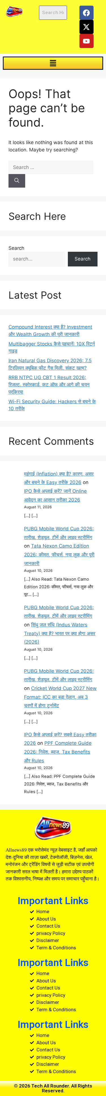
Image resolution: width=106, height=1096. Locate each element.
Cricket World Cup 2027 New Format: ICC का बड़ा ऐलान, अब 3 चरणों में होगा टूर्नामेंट (60, 696)
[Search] (16, 181)
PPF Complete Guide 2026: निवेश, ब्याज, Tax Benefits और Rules (58, 751)
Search (16, 248)
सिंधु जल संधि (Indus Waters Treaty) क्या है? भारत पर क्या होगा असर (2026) (59, 633)
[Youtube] (86, 41)
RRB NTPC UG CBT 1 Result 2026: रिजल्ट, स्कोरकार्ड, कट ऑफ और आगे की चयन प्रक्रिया (49, 385)
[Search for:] (50, 167)
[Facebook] (86, 13)
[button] (53, 63)
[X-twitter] (86, 27)
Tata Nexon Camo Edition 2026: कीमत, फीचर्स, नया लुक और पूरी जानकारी (59, 554)
